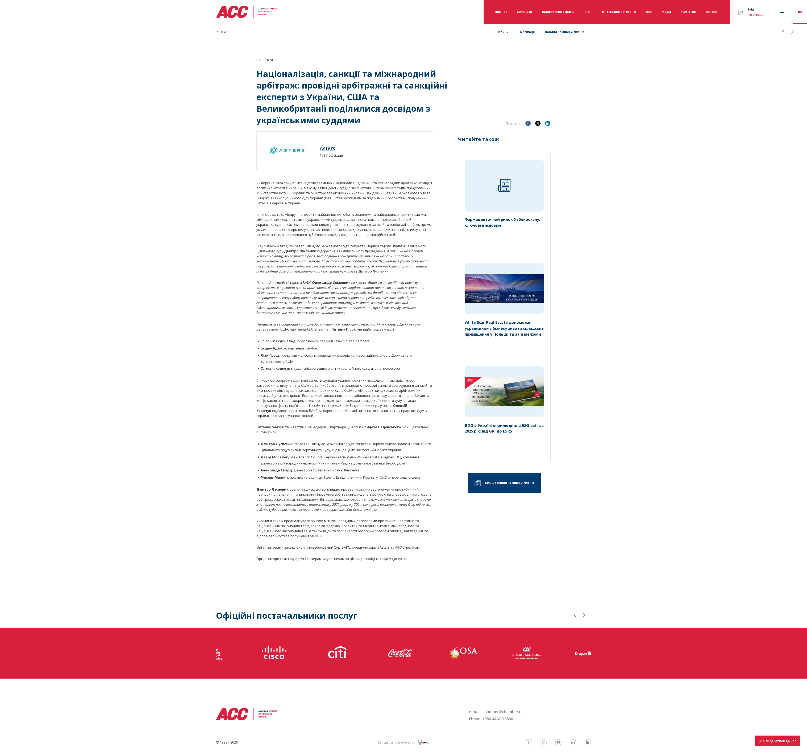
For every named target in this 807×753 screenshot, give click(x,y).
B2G (587, 12)
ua (800, 12)
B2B (649, 12)
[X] (538, 123)
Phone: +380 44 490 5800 (491, 718)
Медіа (666, 12)
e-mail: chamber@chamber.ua (496, 711)
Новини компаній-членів (564, 32)
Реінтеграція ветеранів (618, 12)
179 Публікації (331, 155)
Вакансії (712, 12)
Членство (688, 12)
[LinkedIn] (548, 123)
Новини (503, 32)
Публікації (527, 32)
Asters (327, 148)
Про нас (501, 12)
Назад (224, 32)
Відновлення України (558, 12)
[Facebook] (528, 123)
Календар (524, 12)
